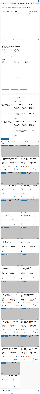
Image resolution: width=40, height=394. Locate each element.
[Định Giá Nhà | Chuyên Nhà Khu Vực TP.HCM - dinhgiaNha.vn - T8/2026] (6, 1)
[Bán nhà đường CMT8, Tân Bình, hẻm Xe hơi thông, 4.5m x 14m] (29, 151)
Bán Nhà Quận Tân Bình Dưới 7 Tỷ (22, 3)
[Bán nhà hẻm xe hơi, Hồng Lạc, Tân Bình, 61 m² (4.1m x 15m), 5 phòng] (29, 259)
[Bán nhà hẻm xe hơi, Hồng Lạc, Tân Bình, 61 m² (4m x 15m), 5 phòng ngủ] (29, 287)
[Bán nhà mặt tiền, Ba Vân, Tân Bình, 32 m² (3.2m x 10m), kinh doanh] (29, 232)
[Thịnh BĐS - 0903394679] (2, 197)
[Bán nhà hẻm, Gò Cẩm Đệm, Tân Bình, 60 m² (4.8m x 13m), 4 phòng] (10, 341)
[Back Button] (1, 1)
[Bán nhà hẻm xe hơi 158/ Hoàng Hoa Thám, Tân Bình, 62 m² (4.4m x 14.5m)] (29, 314)
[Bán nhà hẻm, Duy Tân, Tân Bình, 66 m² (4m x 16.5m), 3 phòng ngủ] (7, 116)
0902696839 (17, 169)
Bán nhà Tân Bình (7, 5)
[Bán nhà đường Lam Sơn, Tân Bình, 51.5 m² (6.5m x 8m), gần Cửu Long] (10, 259)
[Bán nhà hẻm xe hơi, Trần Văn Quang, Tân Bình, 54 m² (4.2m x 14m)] (10, 368)
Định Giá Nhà (8, 390)
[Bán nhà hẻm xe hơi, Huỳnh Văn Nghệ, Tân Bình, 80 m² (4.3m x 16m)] (10, 314)
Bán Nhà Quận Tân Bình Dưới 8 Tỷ (13, 3)
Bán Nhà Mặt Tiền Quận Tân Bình (30, 3)
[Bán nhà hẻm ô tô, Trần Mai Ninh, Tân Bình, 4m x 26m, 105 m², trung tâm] (29, 178)
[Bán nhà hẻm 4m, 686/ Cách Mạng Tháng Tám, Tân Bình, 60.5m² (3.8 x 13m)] (29, 341)
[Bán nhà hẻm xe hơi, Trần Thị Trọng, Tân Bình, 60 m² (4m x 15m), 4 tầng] (10, 287)
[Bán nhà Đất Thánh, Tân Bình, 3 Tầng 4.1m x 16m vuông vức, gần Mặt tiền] (7, 125)
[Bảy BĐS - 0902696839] (2, 169)
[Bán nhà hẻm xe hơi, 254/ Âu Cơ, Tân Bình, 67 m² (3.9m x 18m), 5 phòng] (7, 108)
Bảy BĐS (5, 169)
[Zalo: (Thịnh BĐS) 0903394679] (14, 197)
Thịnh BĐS (5, 196)
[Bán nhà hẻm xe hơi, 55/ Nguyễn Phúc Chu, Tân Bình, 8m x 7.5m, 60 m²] (10, 178)
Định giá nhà (2, 5)
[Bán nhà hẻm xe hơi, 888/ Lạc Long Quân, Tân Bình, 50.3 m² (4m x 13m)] (7, 99)
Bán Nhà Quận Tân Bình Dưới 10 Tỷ (5, 3)
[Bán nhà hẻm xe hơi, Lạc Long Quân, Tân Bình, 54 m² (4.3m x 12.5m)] (7, 133)
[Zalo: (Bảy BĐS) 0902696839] (11, 57)
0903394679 (17, 196)
